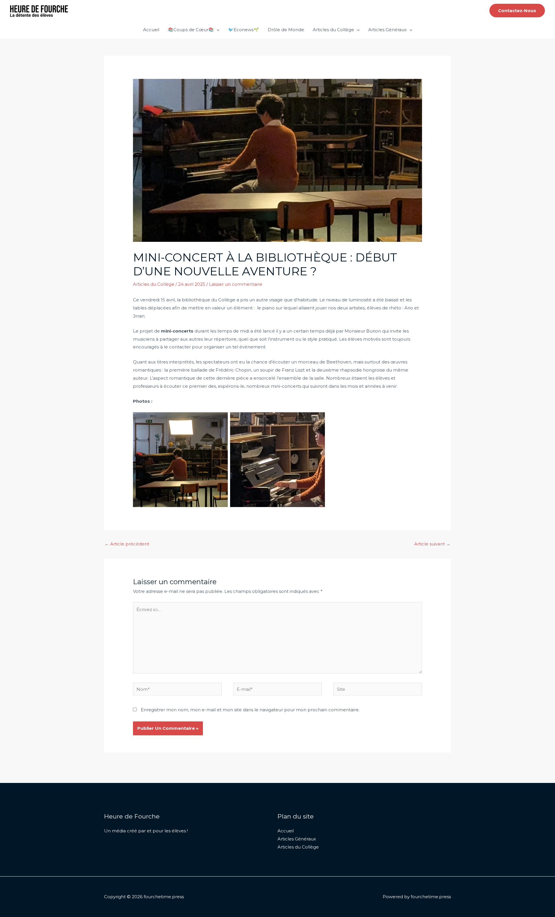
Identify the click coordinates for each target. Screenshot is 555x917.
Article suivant (432, 544)
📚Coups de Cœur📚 (191, 29)
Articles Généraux (387, 29)
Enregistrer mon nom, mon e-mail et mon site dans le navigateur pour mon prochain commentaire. (250, 709)
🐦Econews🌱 (243, 29)
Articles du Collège (333, 29)
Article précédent (127, 544)
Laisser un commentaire (235, 284)
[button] (517, 10)
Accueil (151, 29)
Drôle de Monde (286, 29)
